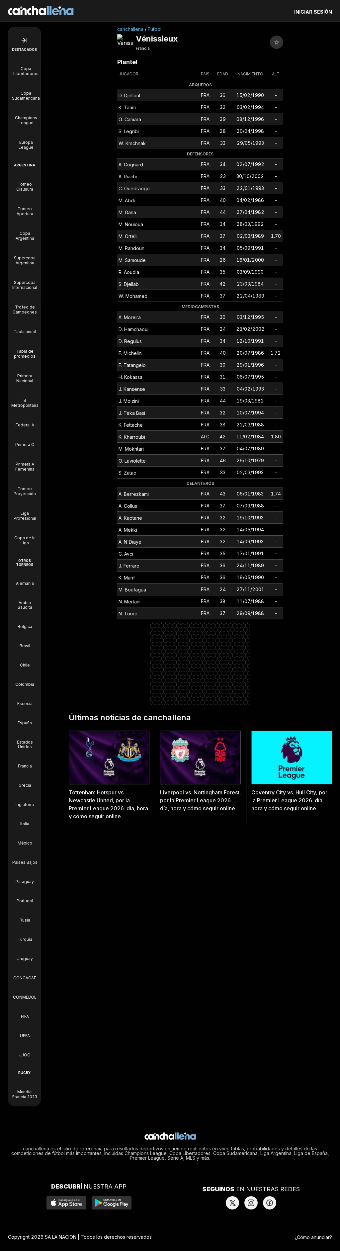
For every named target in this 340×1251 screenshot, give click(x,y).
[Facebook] (269, 1202)
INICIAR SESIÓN (313, 12)
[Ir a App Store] (66, 1203)
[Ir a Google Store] (111, 1203)
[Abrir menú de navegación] (24, 40)
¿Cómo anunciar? (313, 1237)
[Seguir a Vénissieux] (276, 42)
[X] (232, 1202)
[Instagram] (251, 1202)
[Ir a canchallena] (41, 10)
